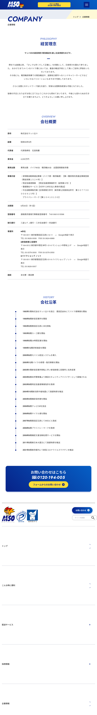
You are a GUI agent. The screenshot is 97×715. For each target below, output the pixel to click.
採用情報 (5, 664)
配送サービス (7, 624)
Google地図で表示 (66, 234)
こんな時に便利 (8, 585)
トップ (75, 17)
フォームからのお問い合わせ (47, 484)
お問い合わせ (81, 510)
